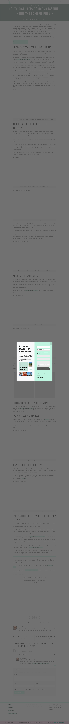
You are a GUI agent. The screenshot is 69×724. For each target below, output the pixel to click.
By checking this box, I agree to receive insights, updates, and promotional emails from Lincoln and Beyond (44, 364)
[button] (25, 369)
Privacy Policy (41, 377)
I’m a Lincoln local (41, 356)
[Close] (51, 343)
